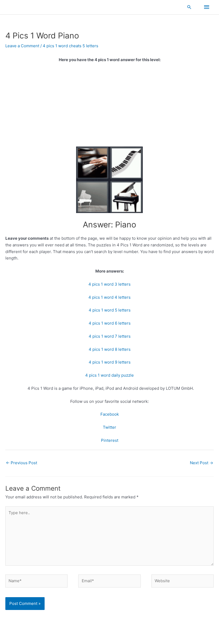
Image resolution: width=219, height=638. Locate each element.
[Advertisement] (109, 107)
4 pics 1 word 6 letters (110, 323)
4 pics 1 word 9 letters (110, 362)
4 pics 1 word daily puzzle (109, 375)
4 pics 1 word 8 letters (110, 349)
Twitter (109, 427)
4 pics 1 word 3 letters (109, 284)
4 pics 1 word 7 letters (110, 336)
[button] (189, 7)
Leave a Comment (22, 45)
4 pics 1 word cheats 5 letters (70, 45)
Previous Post (21, 462)
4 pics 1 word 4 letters (109, 297)
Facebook (109, 414)
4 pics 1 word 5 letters (110, 310)
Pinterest (109, 440)
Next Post (201, 462)
